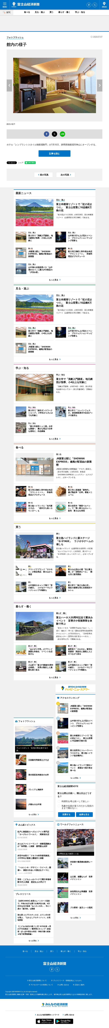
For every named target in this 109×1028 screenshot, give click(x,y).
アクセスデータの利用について (42, 985)
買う (52, 12)
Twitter (95, 5)
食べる (27, 12)
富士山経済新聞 (25, 4)
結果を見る (84, 814)
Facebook (89, 5)
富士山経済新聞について (38, 980)
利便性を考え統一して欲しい (75, 801)
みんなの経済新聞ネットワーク (54, 1005)
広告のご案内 (79, 985)
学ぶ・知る (80, 12)
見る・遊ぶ (40, 12)
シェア (20, 163)
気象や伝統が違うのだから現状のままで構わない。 (77, 807)
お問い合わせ (64, 985)
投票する (66, 814)
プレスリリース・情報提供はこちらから (67, 980)
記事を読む (54, 153)
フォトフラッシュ (15, 37)
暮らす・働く (64, 12)
